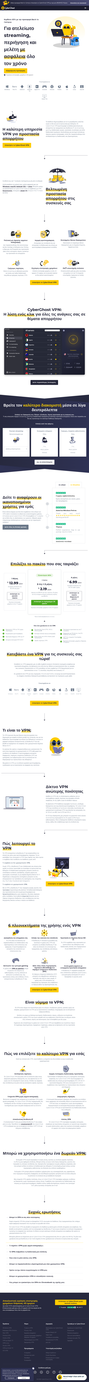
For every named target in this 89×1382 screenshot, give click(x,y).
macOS (13, 186)
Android (19, 186)
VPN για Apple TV (8, 1340)
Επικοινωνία (70, 1330)
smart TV (23, 191)
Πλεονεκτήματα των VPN (31, 1340)
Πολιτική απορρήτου (72, 1333)
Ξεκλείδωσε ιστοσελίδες (52, 1337)
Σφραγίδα (70, 1340)
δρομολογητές (7, 191)
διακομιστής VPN (29, 1342)
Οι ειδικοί (62, 485)
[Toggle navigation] (85, 8)
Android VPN (7, 1335)
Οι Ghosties (75, 485)
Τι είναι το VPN (28, 1328)
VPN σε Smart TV (8, 1348)
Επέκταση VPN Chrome (10, 1330)
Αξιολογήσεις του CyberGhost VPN (54, 1329)
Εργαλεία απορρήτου (30, 1333)
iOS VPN (5, 1350)
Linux (30, 186)
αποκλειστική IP (26, 1124)
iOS (24, 186)
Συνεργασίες (27, 1360)
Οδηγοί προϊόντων (51, 1352)
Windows (6, 186)
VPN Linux (6, 1343)
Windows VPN (7, 1328)
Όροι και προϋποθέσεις (73, 1335)
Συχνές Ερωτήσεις (51, 1355)
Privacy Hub (28, 1330)
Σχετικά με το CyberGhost (74, 1328)
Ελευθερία (27, 1357)
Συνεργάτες (27, 1352)
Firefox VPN (6, 1338)
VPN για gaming (18, 968)
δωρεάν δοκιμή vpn (51, 1332)
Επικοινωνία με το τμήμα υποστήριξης (52, 1358)
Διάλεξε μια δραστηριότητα (13, 449)
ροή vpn (48, 1342)
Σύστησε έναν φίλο (29, 1355)
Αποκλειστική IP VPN (52, 1340)
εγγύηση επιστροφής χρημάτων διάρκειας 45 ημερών (32, 1336)
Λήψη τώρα (49, 1335)
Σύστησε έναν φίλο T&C (73, 1338)
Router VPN (6, 1345)
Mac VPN (6, 1333)
